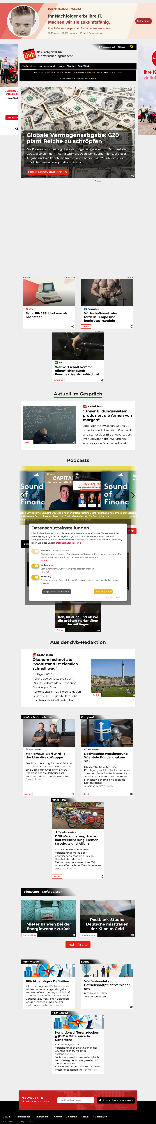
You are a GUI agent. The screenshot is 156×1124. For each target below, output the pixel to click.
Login (123, 47)
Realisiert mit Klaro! (114, 597)
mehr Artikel (78, 945)
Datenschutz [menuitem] (23, 1116)
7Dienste (46, 560)
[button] (132, 175)
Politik (86, 326)
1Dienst (45, 572)
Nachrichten (29, 66)
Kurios (57, 876)
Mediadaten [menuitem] (101, 1116)
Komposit (87, 717)
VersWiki (83, 66)
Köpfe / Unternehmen (37, 717)
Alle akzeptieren (103, 591)
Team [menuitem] (86, 1116)
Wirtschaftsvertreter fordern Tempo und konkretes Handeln (101, 317)
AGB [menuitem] (7, 1116)
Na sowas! (59, 799)
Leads (61, 66)
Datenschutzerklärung (68, 542)
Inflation (58, 380)
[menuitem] (105, 47)
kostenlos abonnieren (117, 1100)
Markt (27, 794)
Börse (60, 630)
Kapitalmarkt (89, 935)
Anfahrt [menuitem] (58, 1116)
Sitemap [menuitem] (72, 1116)
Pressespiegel (107, 47)
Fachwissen (31, 961)
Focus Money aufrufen (45, 172)
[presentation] (23, 495)
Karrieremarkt (47, 66)
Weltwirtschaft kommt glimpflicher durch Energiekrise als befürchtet (77, 370)
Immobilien (29, 935)
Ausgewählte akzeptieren (56, 591)
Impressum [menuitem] (42, 1116)
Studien (71, 66)
